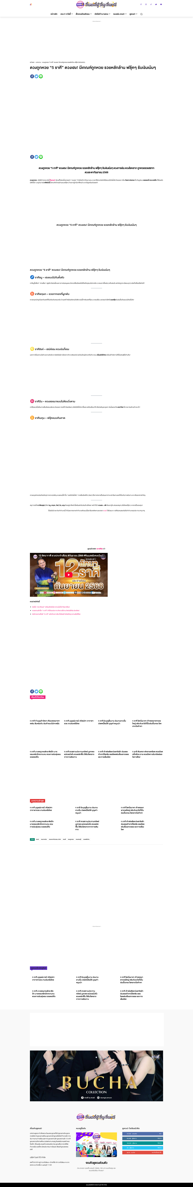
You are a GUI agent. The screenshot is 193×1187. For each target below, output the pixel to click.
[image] (96, 1144)
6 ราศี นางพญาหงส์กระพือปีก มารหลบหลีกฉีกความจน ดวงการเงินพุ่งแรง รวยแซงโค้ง (45, 754)
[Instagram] (146, 5)
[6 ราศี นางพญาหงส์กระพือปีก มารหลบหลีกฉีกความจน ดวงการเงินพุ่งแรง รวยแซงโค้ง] (45, 740)
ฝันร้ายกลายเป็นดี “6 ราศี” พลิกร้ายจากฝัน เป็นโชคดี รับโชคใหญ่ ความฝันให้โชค (56, 614)
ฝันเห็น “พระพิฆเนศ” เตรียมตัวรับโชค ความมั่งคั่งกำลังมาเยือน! (51, 607)
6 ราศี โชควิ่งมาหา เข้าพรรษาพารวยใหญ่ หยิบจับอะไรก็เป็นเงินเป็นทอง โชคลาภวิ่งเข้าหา (147, 723)
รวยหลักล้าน (86, 839)
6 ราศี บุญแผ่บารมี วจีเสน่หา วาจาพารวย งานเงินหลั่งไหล (78, 722)
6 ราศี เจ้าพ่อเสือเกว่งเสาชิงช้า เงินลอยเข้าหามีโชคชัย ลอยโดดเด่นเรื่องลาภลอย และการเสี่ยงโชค (113, 754)
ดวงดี (64, 839)
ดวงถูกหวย (71, 839)
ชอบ (160, 1134)
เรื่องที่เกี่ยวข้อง (37, 697)
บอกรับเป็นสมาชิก (157, 1152)
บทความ (38, 62)
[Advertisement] (97, 39)
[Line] (41, 76)
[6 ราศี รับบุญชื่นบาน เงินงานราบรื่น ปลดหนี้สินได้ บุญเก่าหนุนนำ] (113, 709)
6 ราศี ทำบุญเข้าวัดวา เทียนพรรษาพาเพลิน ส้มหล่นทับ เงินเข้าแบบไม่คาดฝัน (45, 722)
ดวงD (105, 510)
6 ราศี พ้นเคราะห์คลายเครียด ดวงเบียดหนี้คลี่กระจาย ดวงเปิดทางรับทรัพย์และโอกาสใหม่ (147, 754)
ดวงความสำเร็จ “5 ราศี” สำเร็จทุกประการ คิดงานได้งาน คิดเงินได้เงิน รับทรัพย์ (55, 610)
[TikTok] (151, 5)
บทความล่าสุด (37, 800)
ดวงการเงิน (44, 839)
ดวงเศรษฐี (78, 839)
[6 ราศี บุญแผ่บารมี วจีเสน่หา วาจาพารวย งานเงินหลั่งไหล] (79, 709)
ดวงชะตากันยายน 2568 (55, 839)
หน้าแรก (32, 62)
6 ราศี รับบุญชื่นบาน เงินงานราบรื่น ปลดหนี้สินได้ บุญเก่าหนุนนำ (112, 722)
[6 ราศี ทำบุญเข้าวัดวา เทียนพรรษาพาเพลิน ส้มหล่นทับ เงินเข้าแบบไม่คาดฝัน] (45, 709)
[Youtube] (161, 5)
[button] (141, 14)
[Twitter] (156, 5)
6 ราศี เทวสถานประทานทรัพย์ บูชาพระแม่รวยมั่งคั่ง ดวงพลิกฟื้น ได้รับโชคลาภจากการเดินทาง (79, 754)
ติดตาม (160, 1138)
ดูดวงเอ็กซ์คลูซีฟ (38, 968)
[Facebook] (141, 5)
